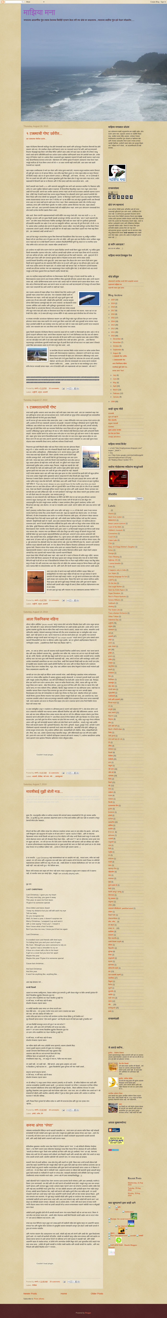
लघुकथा (110, 902)
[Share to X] (72, 388)
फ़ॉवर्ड (110, 815)
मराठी (110, 862)
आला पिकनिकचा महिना (42, 619)
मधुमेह (110, 852)
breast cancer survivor (116, 523)
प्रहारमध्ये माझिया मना (115, 284)
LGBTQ (111, 580)
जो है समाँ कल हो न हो (115, 739)
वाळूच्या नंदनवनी (113, 423)
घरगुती (110, 709)
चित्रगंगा (111, 716)
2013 (113, 325)
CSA (110, 543)
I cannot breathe (114, 563)
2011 (113, 332)
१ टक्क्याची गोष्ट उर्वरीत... (44, 133)
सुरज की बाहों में (113, 417)
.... (109, 510)
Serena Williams (114, 600)
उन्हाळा (110, 663)
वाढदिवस (111, 932)
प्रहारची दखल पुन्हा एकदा (116, 288)
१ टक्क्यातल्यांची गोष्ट (41, 407)
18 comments (54, 1110)
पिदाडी (110, 802)
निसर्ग (110, 782)
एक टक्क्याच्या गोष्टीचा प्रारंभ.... (36, 139)
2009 (113, 402)
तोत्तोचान (111, 749)
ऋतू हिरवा (111, 666)
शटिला (110, 945)
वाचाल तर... (112, 928)
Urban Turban (113, 616)
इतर (109, 650)
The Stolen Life (114, 610)
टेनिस (110, 746)
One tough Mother (115, 587)
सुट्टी (110, 988)
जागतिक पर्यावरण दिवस (115, 1093)
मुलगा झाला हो (112, 885)
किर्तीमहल (111, 679)
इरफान (110, 656)
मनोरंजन (110, 859)
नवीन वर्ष (110, 772)
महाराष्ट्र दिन (112, 869)
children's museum (115, 530)
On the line (112, 583)
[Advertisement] (116, 1164)
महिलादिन (111, 872)
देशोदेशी (110, 759)
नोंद (109, 786)
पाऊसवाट (111, 427)
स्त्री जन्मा (111, 998)
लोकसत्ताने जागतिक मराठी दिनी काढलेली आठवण (123, 281)
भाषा (109, 845)
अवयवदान (111, 630)
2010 (113, 336)
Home (64, 1293)
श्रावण (110, 961)
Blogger (88, 1313)
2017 (113, 311)
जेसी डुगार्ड (111, 736)
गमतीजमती (111, 696)
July (115, 375)
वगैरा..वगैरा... (112, 922)
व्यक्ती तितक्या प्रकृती (114, 942)
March (115, 390)
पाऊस (110, 796)
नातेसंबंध (111, 776)
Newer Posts (30, 1293)
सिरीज (110, 985)
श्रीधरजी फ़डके (113, 968)
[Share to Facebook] (75, 388)
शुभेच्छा (110, 951)
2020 (113, 300)
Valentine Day (113, 620)
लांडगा (110, 912)
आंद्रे (110, 640)
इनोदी (34, 1114)
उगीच (38, 1114)
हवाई (109, 1011)
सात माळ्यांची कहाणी (114, 975)
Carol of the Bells (114, 527)
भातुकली (111, 842)
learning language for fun (117, 577)
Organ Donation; (114, 593)
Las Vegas (112, 573)
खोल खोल (111, 686)
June (115, 379)
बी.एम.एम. (111, 832)
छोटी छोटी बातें (112, 726)
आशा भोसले (112, 646)
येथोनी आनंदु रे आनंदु (114, 892)
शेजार (110, 955)
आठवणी (45, 392)
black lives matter (115, 517)
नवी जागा (46, 776)
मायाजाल (111, 878)
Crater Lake (112, 540)
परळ (109, 789)
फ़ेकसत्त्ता (111, 812)
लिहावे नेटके (111, 915)
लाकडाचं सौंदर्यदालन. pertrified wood (120, 908)
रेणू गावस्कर (112, 898)
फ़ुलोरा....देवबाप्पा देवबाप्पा (116, 1053)
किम (109, 676)
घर (109, 706)
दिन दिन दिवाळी (124, 1063)
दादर (120, 1104)
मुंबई (109, 882)
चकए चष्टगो (112, 713)
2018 (113, 307)
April (115, 386)
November (117, 342)
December (117, 339)
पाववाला (110, 799)
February (116, 393)
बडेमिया (110, 825)
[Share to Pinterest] (77, 388)
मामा (109, 875)
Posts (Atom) (39, 1299)
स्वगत (110, 1001)
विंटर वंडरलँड (112, 420)
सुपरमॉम (110, 991)
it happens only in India (117, 570)
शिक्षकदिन (111, 948)
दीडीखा (40, 776)
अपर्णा (36, 388)
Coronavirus (112, 534)
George (111, 553)
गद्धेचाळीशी (111, 693)
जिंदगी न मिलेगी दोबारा (115, 729)
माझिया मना (39, 12)
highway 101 (113, 560)
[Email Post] (63, 388)
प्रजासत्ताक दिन (113, 806)
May (115, 383)
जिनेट (110, 733)
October (116, 346)
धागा (109, 762)
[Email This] (68, 388)
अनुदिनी (34, 392)
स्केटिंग (110, 995)
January (116, 397)
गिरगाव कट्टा (112, 703)
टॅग (42, 1114)
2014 (113, 321)
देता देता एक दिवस (114, 433)
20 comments (55, 1282)
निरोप (110, 779)
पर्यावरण (110, 792)
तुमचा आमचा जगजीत (114, 430)
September (117, 350)
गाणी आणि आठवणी (114, 699)
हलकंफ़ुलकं (58, 776)
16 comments (54, 388)
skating (111, 606)
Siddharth (111, 603)
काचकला (111, 673)
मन (109, 855)
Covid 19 (111, 537)
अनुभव (40, 392)
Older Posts (97, 1293)
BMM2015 (112, 520)
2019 (113, 303)
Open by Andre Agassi (116, 590)
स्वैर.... (52, 776)
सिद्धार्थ (110, 981)
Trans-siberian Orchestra (117, 613)
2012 (113, 329)
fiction (110, 550)
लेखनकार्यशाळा (112, 918)
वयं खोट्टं (111, 925)
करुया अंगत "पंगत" (39, 1125)
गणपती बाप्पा (112, 689)
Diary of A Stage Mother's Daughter (121, 547)
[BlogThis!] (70, 388)
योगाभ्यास (111, 895)
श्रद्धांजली (111, 958)
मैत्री (109, 888)
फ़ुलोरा (110, 809)
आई (109, 633)
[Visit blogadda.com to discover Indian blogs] (113, 1150)
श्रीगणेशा (111, 965)
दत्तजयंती (111, 413)
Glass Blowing (113, 557)
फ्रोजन (110, 819)
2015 (113, 318)
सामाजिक (111, 978)
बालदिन (110, 829)
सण (109, 971)
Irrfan (110, 567)
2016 (113, 314)
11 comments (54, 773)
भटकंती (110, 839)
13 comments (54, 600)
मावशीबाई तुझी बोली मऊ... (44, 791)
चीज (109, 723)
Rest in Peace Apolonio (117, 597)
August (116, 353)
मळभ (109, 865)
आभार (110, 643)
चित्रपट (110, 719)
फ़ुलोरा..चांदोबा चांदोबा (125, 1078)
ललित (110, 905)
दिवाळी (110, 752)
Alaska (111, 514)
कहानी (110, 670)
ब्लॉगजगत (111, 835)
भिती (109, 849)
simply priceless (114, 437)
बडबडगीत (111, 822)
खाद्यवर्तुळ (111, 683)
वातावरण (110, 935)
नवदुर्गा (110, 766)
